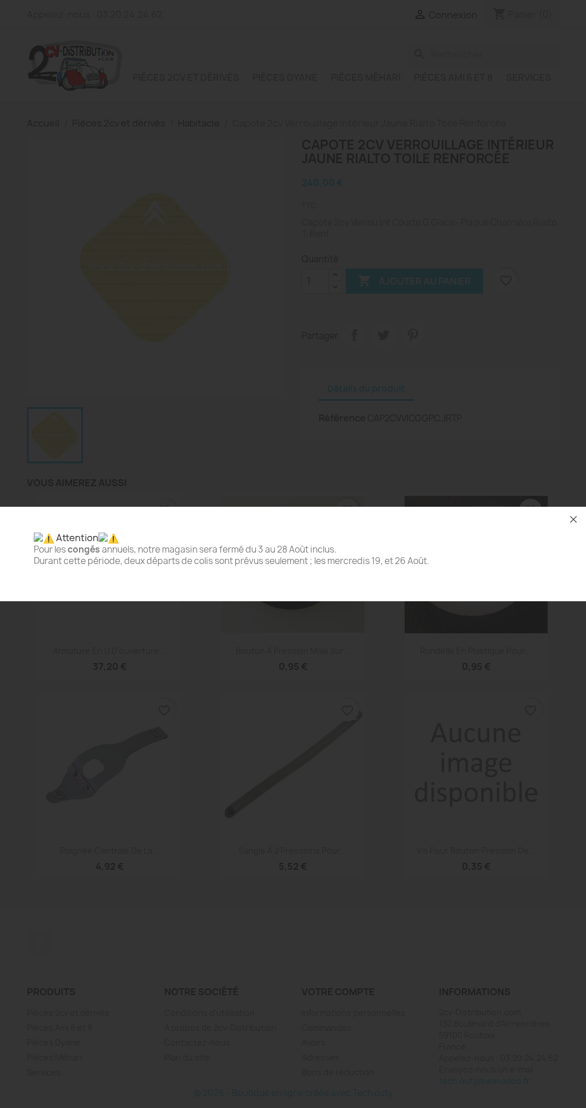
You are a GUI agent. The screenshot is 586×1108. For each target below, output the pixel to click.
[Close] (573, 519)
